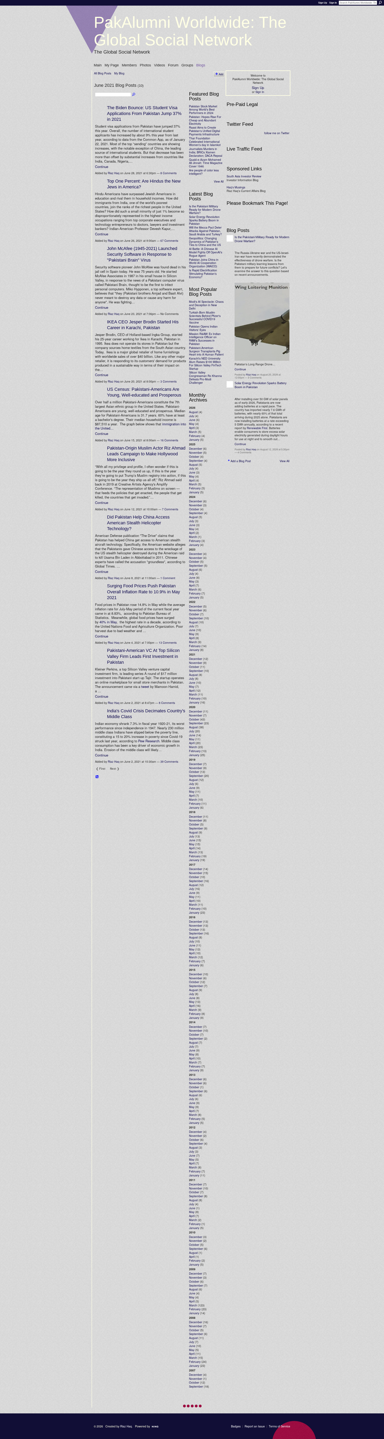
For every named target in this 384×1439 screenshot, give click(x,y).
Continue (101, 166)
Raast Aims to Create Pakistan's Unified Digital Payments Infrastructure (204, 130)
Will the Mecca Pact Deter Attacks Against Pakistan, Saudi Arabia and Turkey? (205, 230)
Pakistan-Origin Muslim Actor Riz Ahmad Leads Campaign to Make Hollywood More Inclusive (146, 454)
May (191, 424)
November (195, 453)
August (193, 412)
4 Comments (244, 452)
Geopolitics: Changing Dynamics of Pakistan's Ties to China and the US (205, 241)
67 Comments (169, 241)
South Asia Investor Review (244, 176)
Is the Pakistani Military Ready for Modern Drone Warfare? (205, 209)
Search (380, 2)
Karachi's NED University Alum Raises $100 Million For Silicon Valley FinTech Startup (205, 363)
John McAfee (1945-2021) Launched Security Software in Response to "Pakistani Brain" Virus (142, 254)
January (194, 440)
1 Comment (167, 578)
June (192, 420)
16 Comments (169, 440)
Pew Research (148, 740)
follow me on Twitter (276, 133)
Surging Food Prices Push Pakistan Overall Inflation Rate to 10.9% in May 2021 (143, 591)
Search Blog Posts (134, 94)
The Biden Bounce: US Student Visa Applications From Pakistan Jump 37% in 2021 (144, 113)
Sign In (333, 2)
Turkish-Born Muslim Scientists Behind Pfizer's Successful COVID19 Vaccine (205, 317)
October (194, 457)
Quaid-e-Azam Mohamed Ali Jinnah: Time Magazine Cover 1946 (205, 163)
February (195, 436)
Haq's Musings (236, 187)
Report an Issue (255, 1426)
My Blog (119, 73)
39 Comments (169, 761)
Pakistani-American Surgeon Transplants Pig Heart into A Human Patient (206, 351)
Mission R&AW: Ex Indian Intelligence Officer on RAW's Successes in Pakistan (205, 339)
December (195, 449)
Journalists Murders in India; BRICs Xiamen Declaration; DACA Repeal (205, 152)
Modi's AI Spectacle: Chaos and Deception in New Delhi (206, 305)
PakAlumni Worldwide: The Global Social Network (190, 31)
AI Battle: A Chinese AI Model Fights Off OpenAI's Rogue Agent (205, 252)
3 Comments (168, 381)
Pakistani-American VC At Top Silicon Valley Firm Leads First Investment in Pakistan (143, 656)
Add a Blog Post (241, 461)
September (196, 461)
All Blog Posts (102, 73)
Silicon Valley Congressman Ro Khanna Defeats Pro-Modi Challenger (205, 377)
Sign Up (322, 2)
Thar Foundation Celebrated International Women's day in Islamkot (205, 141)
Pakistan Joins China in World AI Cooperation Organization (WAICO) (203, 263)
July (191, 416)
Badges (236, 1426)
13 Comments (168, 643)
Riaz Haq (113, 173)
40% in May (108, 622)
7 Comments (170, 509)
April (192, 428)
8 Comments (168, 173)
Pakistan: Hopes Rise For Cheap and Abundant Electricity (205, 120)
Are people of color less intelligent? (204, 172)
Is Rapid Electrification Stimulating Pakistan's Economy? (203, 273)
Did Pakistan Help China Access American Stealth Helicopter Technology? (138, 523)
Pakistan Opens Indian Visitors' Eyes (203, 328)
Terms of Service (279, 1426)
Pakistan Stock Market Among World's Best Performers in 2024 (203, 109)
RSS (97, 777)
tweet (145, 686)
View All (219, 181)
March (193, 432)
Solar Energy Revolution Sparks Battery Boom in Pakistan (204, 220)
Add (221, 74)
